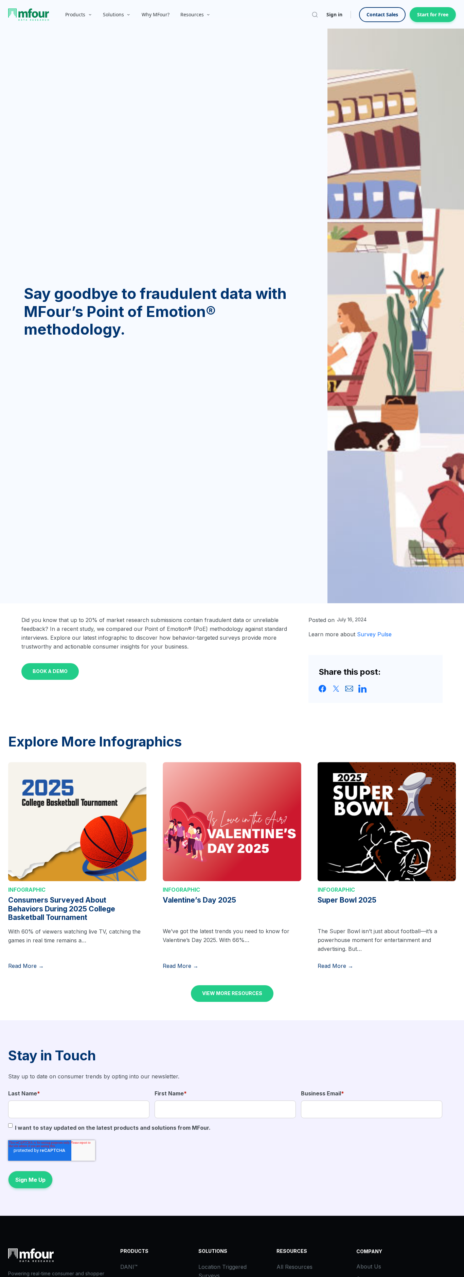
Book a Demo (50, 671)
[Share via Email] (349, 688)
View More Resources (232, 993)
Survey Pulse (374, 634)
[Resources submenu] (208, 14)
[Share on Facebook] (323, 688)
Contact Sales (382, 14)
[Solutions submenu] (128, 14)
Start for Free (432, 14)
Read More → (26, 965)
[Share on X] (336, 688)
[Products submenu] (90, 14)
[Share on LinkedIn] (362, 688)
